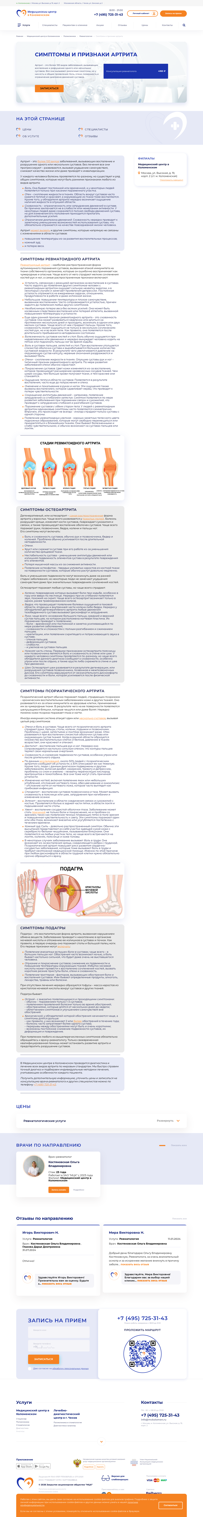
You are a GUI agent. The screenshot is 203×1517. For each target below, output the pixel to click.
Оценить (100, 1467)
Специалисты (50, 25)
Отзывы (122, 25)
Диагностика (22, 1428)
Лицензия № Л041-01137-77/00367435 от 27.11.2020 (61, 1477)
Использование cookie (48, 1492)
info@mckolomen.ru (153, 1419)
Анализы (20, 1431)
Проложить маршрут (171, 180)
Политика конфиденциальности (52, 1489)
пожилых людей (93, 519)
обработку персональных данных (70, 1368)
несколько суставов (92, 718)
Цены (145, 25)
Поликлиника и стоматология (68, 1422)
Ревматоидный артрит (35, 265)
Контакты (167, 25)
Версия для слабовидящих (119, 1478)
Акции (100, 25)
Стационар (21, 1419)
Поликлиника (22, 1422)
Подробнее (88, 1467)
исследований (49, 761)
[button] (162, 1145)
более (78, 1021)
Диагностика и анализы (65, 1425)
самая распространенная (86, 516)
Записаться (43, 1359)
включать (64, 947)
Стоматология (23, 1425)
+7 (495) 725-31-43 (45, 1085)
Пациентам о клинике (75, 25)
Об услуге (30, 136)
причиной (38, 812)
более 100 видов (48, 161)
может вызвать (40, 230)
